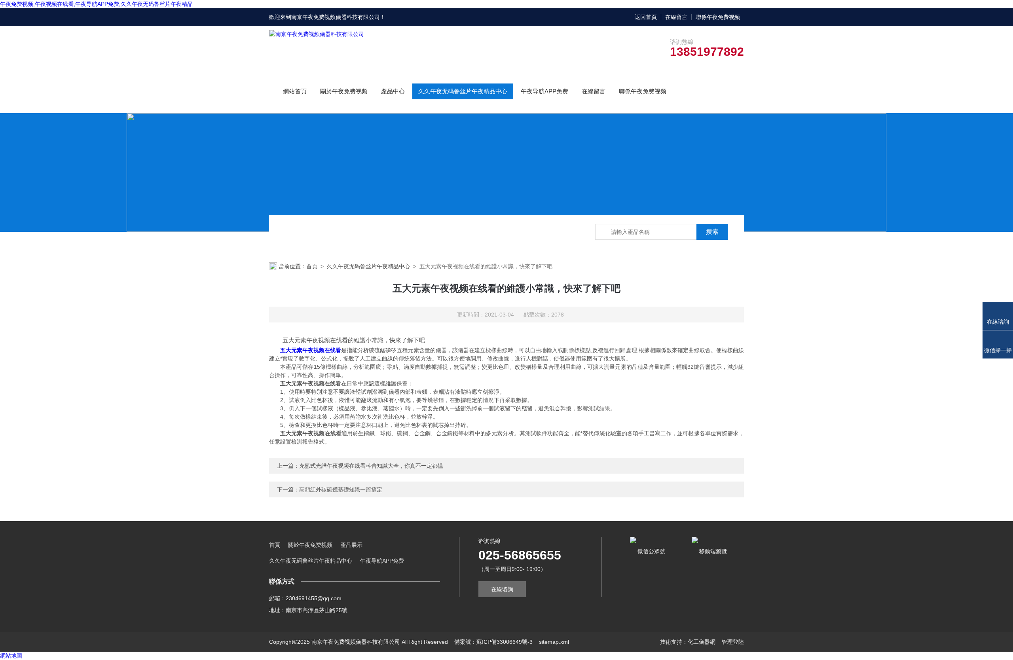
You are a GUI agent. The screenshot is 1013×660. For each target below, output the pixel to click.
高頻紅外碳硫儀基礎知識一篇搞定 (340, 489)
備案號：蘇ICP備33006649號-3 (493, 642)
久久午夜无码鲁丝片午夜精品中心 (462, 91)
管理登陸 (733, 642)
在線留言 (676, 17)
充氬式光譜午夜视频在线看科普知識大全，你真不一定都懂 (371, 466)
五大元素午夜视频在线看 (310, 350)
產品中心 (393, 91)
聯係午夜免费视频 (718, 17)
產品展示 (351, 545)
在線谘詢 (502, 589)
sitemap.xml (554, 642)
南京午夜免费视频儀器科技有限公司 (335, 17)
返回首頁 (646, 17)
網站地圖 (11, 655)
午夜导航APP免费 (544, 91)
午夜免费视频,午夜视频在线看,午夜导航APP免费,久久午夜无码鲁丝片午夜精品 (96, 4)
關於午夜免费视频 (344, 91)
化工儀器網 (701, 642)
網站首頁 (295, 91)
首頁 (311, 266)
